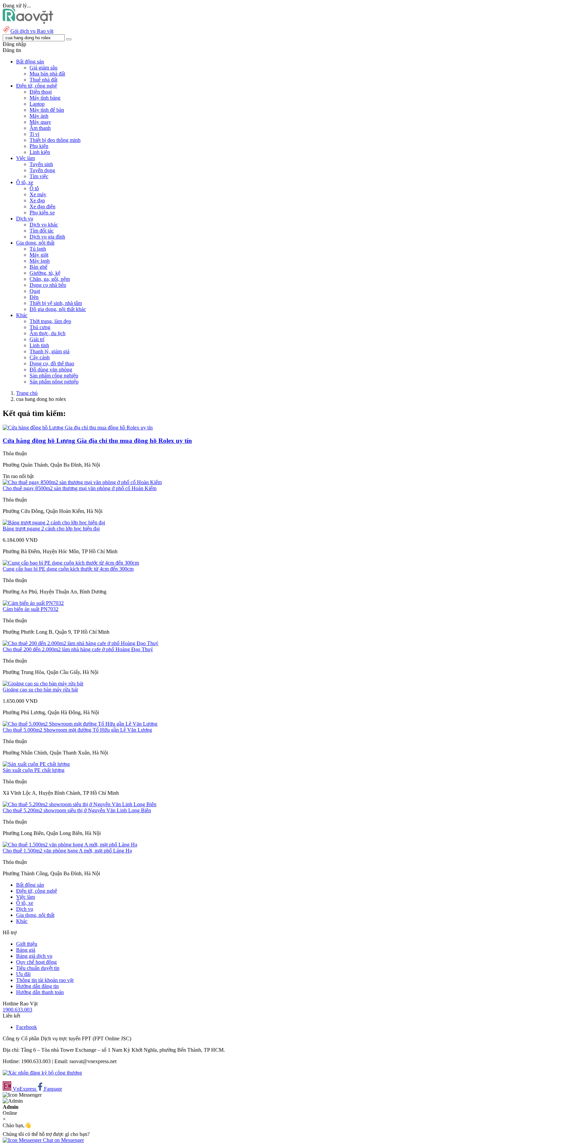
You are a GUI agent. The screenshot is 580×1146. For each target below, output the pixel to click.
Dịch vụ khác (44, 224)
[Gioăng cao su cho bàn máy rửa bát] (43, 683)
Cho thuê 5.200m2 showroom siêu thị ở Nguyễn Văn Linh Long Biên (77, 810)
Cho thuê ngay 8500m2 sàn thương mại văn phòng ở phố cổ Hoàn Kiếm (79, 488)
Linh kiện (40, 152)
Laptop (37, 104)
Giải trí (37, 339)
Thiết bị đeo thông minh (55, 140)
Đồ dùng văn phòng (51, 369)
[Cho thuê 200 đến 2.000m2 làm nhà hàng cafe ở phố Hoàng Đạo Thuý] (80, 643)
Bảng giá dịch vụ (34, 956)
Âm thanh (40, 128)
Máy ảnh (39, 116)
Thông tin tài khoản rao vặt (45, 980)
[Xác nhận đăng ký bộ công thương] (42, 1073)
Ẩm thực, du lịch (47, 333)
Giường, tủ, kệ (45, 273)
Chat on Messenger (63, 1140)
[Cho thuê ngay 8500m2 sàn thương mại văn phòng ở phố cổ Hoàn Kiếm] (82, 482)
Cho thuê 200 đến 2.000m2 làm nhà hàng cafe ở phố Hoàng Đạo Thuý (78, 649)
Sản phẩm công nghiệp (54, 375)
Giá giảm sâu (43, 67)
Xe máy (38, 194)
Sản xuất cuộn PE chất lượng (33, 770)
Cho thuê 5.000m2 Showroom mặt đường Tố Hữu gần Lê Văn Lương (77, 730)
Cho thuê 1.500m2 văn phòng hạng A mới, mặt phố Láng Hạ (67, 850)
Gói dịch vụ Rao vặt (31, 31)
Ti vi (34, 134)
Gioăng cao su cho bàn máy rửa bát (40, 689)
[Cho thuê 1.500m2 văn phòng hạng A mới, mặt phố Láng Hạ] (70, 844)
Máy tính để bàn (47, 110)
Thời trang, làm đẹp (50, 321)
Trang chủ (27, 393)
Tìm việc (39, 176)
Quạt (35, 291)
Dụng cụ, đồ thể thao (52, 363)
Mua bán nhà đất (47, 73)
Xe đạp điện (42, 206)
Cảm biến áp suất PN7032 (30, 609)
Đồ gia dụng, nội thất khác (58, 309)
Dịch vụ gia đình (47, 237)
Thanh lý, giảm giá (49, 351)
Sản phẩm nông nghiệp (54, 381)
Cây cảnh (40, 357)
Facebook (26, 1027)
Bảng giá (25, 950)
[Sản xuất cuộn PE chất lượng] (36, 764)
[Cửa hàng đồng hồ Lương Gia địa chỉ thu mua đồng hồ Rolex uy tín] (78, 427)
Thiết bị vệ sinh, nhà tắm (56, 303)
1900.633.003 (17, 1009)
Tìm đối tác (42, 230)
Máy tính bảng (45, 98)
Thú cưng (40, 327)
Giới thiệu (26, 944)
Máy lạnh (40, 261)
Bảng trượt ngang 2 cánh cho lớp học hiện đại (51, 528)
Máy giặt (39, 255)
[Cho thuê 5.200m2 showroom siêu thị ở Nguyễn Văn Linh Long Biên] (79, 804)
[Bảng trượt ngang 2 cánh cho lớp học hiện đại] (54, 522)
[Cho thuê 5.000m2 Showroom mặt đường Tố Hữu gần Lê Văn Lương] (80, 724)
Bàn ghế (38, 267)
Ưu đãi (23, 974)
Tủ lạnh (38, 249)
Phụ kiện (39, 146)
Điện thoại (41, 92)
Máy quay (40, 122)
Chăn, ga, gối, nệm (50, 279)
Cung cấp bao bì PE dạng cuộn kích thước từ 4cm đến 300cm (68, 569)
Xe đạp (37, 200)
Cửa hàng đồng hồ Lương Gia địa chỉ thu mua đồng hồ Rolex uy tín (97, 440)
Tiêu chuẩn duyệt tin (37, 968)
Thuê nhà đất (43, 80)
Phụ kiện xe (42, 212)
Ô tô (34, 188)
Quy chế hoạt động (36, 962)
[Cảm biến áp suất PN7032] (33, 603)
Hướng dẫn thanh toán (40, 992)
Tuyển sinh (41, 164)
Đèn (34, 297)
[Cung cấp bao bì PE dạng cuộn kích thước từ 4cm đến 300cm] (71, 563)
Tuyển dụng (42, 170)
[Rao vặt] (28, 22)
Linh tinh (39, 345)
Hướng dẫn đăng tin (37, 986)
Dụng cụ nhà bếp (48, 285)
